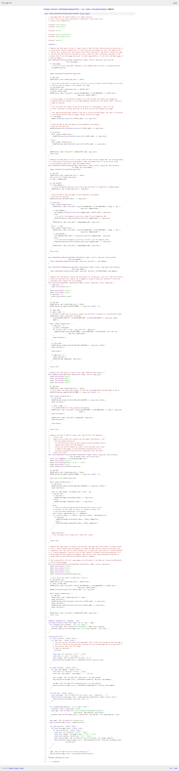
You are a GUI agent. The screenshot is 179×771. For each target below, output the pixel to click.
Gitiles (11, 768)
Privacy (16, 768)
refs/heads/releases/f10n (69, 9)
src (83, 9)
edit (87, 13)
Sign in (175, 3)
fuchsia (47, 9)
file (82, 13)
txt (171, 768)
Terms (21, 768)
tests (88, 9)
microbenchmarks (99, 9)
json (175, 768)
